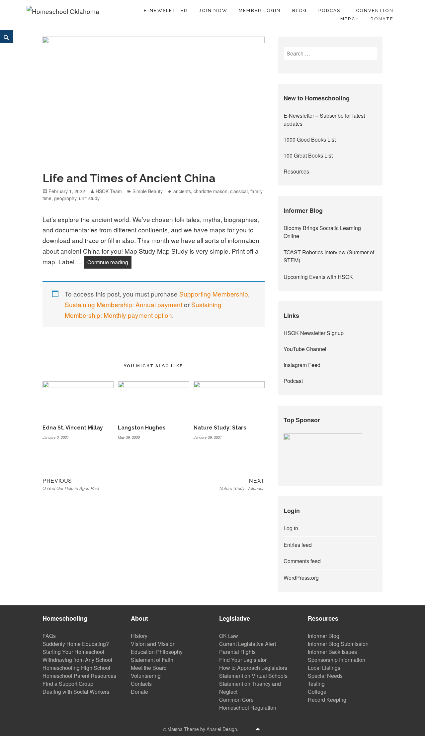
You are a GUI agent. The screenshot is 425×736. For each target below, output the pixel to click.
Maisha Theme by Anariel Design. (203, 729)
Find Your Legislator (243, 660)
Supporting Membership (213, 293)
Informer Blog (323, 636)
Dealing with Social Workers (75, 691)
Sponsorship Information (336, 660)
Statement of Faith (152, 660)
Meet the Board (149, 668)
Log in (291, 528)
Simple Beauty (147, 191)
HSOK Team (109, 191)
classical (239, 191)
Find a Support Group (67, 683)
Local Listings (324, 668)
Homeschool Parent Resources (79, 675)
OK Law (228, 636)
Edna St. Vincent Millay (72, 428)
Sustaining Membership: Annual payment (123, 304)
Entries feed (298, 545)
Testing (316, 683)
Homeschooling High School (76, 668)
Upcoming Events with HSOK (318, 277)
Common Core (236, 699)
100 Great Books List (308, 155)
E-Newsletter (166, 10)
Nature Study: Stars (220, 428)
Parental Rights (237, 652)
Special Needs (325, 675)
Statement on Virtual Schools (253, 675)
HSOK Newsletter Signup (314, 333)
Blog (299, 10)
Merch (349, 18)
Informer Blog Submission (338, 644)
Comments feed (302, 561)
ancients (182, 191)
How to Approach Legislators (253, 668)
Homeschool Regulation (247, 707)
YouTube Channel (305, 349)
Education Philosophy (157, 652)
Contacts (141, 683)
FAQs (49, 636)
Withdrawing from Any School (77, 660)
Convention (374, 10)
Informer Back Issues (332, 652)
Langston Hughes (142, 428)
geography (65, 198)
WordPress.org (301, 577)
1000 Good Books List (310, 139)
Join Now (213, 10)
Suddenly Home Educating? (75, 644)
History (139, 636)
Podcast (331, 10)
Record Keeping (327, 699)
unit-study (89, 198)
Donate (382, 18)
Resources (296, 171)
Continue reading (109, 262)
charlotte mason (210, 191)
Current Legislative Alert (247, 644)
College (317, 691)
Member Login (260, 10)
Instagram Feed (302, 365)
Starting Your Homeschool (73, 652)
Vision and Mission (153, 644)
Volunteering (146, 675)
